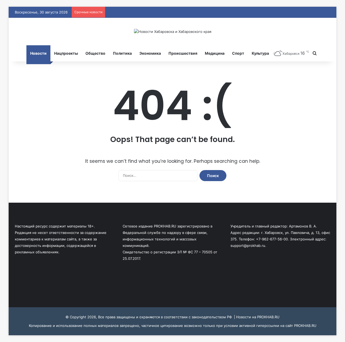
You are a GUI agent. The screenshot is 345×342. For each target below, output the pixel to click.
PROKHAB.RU (305, 325)
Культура (260, 53)
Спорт (238, 53)
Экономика (150, 53)
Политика (122, 53)
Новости (38, 53)
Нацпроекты (66, 53)
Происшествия (182, 53)
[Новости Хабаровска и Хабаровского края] (172, 31)
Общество (95, 53)
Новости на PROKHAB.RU (258, 317)
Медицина (215, 53)
